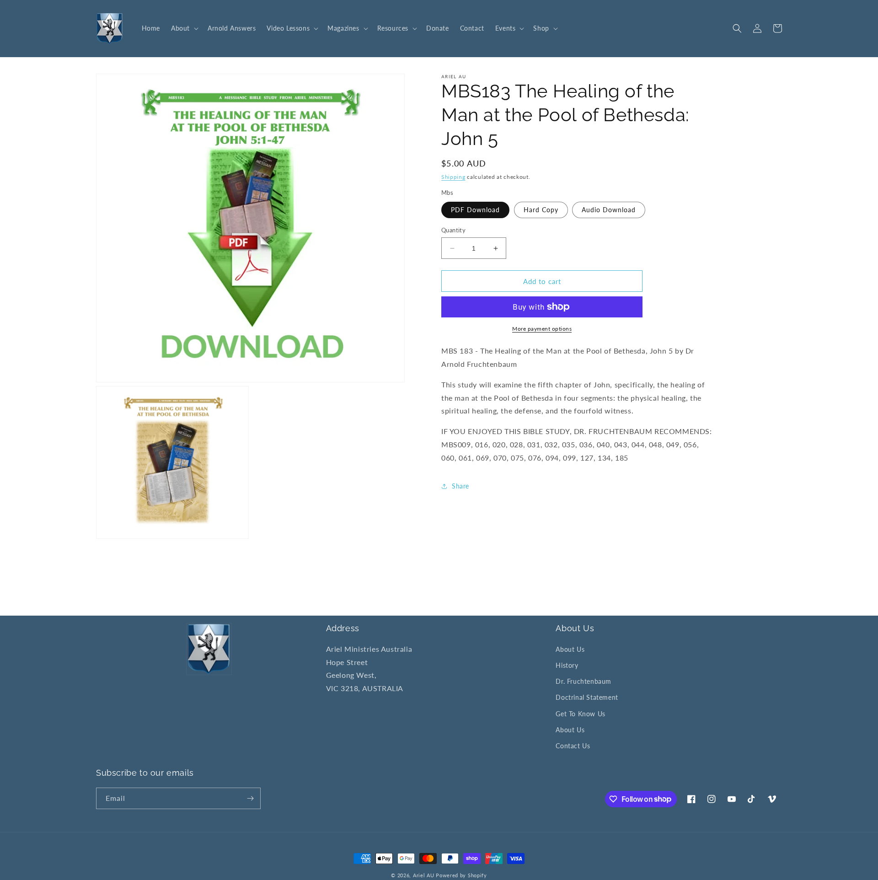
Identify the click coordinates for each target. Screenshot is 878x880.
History (567, 665)
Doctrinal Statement (587, 697)
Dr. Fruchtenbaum (583, 681)
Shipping (453, 176)
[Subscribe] (250, 798)
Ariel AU (423, 875)
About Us (570, 649)
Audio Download (609, 210)
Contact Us (573, 746)
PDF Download (475, 210)
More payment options (542, 328)
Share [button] (460, 486)
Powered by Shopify (461, 875)
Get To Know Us (580, 714)
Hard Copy (541, 210)
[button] (184, 28)
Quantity (453, 230)
